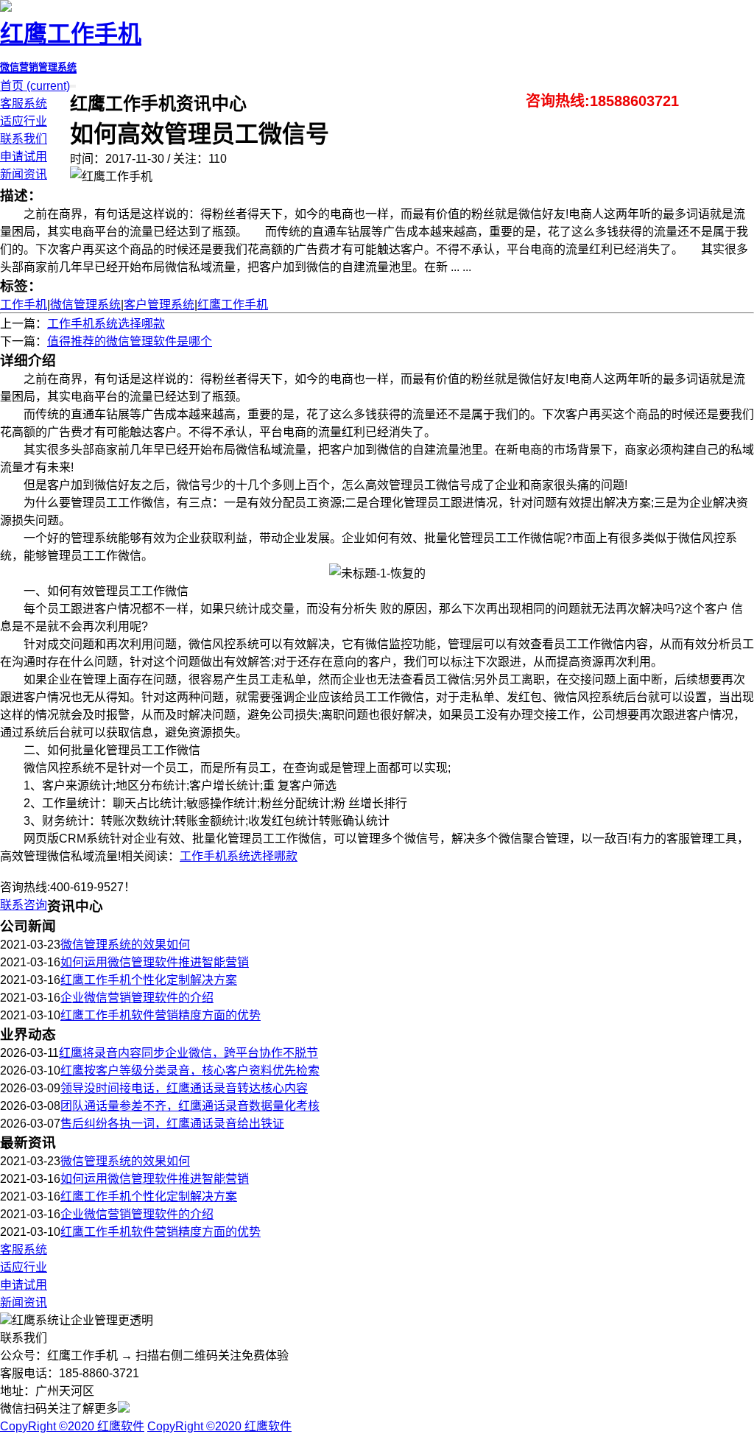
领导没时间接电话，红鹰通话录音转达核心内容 (184, 1088)
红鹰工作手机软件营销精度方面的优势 (160, 1015)
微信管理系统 (85, 304)
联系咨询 (23, 905)
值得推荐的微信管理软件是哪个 (129, 341)
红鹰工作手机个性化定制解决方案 (148, 980)
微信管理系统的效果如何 (125, 944)
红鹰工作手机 (232, 304)
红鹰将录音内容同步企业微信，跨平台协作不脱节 (188, 1053)
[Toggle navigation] (74, 86)
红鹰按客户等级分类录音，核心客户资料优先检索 (190, 1070)
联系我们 (23, 139)
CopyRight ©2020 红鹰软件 (72, 1426)
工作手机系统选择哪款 (106, 323)
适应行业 (23, 121)
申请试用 (23, 156)
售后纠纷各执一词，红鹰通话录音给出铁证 (172, 1123)
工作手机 (23, 304)
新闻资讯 (23, 174)
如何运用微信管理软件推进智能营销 (154, 962)
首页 (35, 86)
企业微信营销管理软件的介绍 (137, 997)
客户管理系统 (159, 304)
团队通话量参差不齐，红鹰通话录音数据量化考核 (190, 1106)
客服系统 (23, 103)
